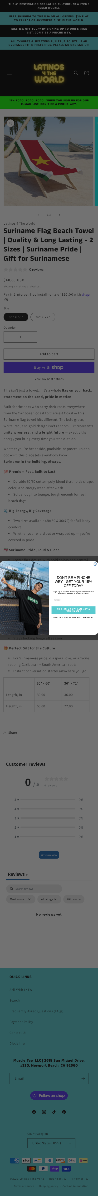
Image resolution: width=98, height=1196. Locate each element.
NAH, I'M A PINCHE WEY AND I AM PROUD (73, 617)
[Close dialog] (95, 564)
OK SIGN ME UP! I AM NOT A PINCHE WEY (73, 610)
